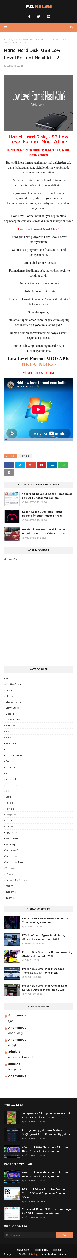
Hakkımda (41, 1250)
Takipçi (9, 802)
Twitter (9, 826)
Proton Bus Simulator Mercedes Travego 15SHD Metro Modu (43, 971)
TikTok (9, 820)
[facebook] (29, 17)
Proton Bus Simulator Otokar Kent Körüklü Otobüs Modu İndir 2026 (44, 987)
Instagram (11, 767)
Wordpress (11, 856)
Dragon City (12, 719)
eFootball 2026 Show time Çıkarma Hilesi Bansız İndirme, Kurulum (45, 1149)
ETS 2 (8, 731)
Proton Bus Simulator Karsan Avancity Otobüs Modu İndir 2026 (47, 954)
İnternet (10, 897)
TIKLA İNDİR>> (38, 363)
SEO (7, 790)
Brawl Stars (12, 707)
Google (9, 761)
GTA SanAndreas (15, 755)
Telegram (10, 814)
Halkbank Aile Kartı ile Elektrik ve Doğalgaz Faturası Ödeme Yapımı (44, 531)
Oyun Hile (11, 784)
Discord (9, 713)
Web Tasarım (12, 838)
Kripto (8, 773)
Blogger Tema (13, 701)
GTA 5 (8, 749)
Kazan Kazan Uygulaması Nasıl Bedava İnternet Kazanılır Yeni (42, 513)
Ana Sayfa (10, 39)
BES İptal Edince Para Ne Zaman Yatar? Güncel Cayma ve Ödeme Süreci (43, 1193)
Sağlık (8, 796)
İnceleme (10, 891)
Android (9, 678)
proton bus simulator (17, 879)
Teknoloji (23, 39)
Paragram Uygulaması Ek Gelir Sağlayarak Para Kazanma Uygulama (47, 1132)
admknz (14, 1051)
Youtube (10, 867)
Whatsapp (11, 844)
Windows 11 (11, 850)
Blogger (9, 695)
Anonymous (17, 1015)
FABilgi (34, 1254)
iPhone (9, 873)
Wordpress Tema (14, 862)
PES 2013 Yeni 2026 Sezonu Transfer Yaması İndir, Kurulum (45, 920)
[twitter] (38, 17)
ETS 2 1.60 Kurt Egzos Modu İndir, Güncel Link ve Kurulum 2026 (43, 937)
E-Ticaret (10, 725)
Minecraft (10, 778)
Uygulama (11, 832)
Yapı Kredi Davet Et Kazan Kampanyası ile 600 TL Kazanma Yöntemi (47, 496)
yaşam (9, 885)
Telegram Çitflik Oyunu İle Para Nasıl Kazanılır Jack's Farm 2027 (46, 1115)
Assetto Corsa (13, 684)
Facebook (10, 743)
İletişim (57, 1250)
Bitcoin (9, 689)
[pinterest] (48, 17)
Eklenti (9, 737)
